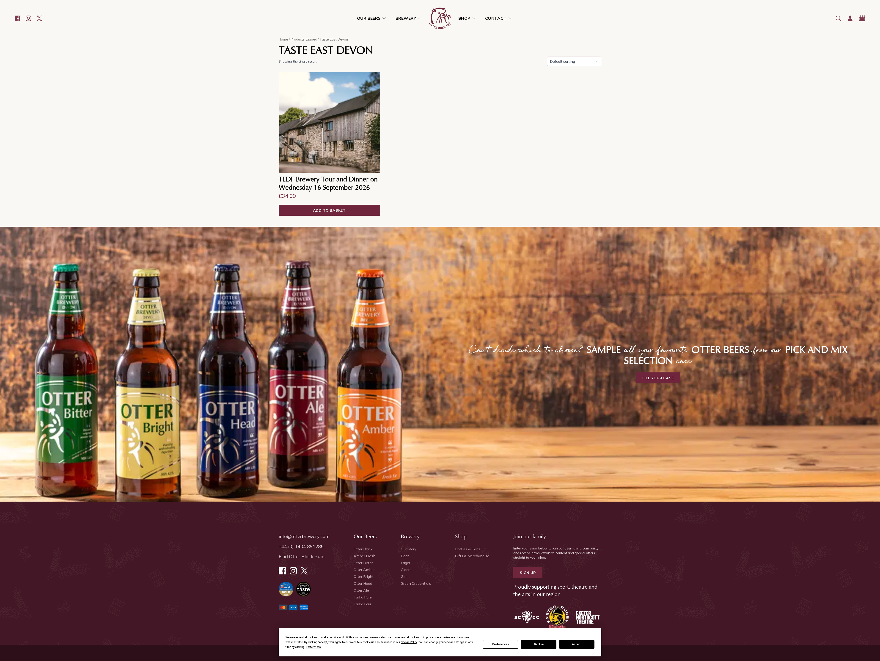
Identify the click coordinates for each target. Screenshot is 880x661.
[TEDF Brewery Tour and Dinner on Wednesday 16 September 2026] (329, 122)
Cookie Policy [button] (409, 642)
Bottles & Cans (467, 549)
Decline (539, 644)
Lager (405, 562)
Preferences (500, 644)
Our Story (408, 549)
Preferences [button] (313, 647)
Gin (404, 576)
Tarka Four (362, 604)
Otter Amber (364, 569)
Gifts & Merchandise (472, 556)
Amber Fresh (364, 556)
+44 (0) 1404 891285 (301, 546)
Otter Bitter (363, 562)
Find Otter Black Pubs (302, 556)
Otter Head (363, 583)
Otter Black (363, 549)
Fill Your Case (658, 378)
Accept (577, 644)
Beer (405, 556)
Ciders (406, 569)
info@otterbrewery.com (304, 536)
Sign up (528, 572)
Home (283, 39)
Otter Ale (361, 590)
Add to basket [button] (329, 210)
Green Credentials (416, 583)
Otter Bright (364, 576)
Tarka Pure (363, 597)
